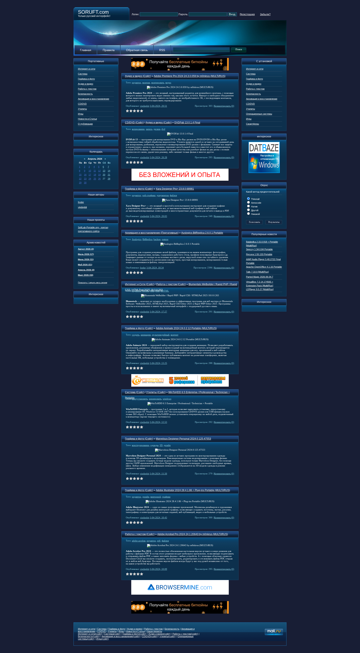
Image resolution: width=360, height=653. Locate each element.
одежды (154, 445)
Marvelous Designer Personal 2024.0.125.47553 (183, 438)
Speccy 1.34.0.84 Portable (259, 249)
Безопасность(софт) (89, 636)
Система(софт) (112, 634)
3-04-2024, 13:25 (158, 363)
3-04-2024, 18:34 (155, 267)
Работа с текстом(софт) (185, 634)
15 (80, 174)
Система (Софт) (134, 392)
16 (85, 174)
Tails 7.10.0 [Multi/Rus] (257, 272)
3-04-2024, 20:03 (158, 216)
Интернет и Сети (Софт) (139, 284)
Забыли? (265, 14)
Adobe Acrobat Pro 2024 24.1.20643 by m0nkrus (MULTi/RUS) (192, 534)
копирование (138, 129)
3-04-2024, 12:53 (158, 422)
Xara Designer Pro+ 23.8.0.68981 (175, 188)
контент (174, 334)
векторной (155, 496)
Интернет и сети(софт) (90, 634)
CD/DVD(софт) (150, 636)
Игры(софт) (102, 639)
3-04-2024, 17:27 (158, 311)
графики (166, 496)
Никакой (255, 214)
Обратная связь (137, 50)
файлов (173, 195)
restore (165, 239)
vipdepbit (82, 207)
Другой (254, 210)
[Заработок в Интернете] (180, 180)
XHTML (165, 291)
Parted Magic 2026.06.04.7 (259, 277)
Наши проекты (154, 631)
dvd (163, 129)
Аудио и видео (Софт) (138, 76)
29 (80, 182)
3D (161, 445)
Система (82, 74)
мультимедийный (160, 334)
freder (81, 202)
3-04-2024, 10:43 (158, 517)
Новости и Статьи (87, 119)
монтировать (157, 82)
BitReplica (147, 239)
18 (95, 174)
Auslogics (136, 239)
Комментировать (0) (224, 106)
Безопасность (85, 94)
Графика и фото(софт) (134, 634)
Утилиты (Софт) (156, 392)
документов (163, 195)
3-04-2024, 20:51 (158, 106)
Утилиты (82, 109)
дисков (157, 129)
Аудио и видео (85, 84)
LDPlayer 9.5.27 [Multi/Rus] (260, 289)
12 (99, 170)
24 (90, 178)
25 (95, 178)
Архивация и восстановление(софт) (121, 636)
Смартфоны (252, 124)
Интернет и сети (86, 69)
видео (168, 82)
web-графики (148, 195)
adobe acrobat (138, 540)
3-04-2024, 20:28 (158, 157)
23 (85, 178)
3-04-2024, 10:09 (158, 569)
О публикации (85, 124)
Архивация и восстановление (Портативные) (152, 232)
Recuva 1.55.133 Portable (259, 254)
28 (109, 178)
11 (95, 170)
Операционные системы (259, 114)
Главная (85, 50)
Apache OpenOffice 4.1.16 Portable (264, 267)
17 (90, 174)
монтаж (146, 82)
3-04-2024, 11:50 (158, 473)
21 (109, 174)
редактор (136, 82)
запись (149, 129)
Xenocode (255, 203)
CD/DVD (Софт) (134, 122)
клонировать (155, 398)
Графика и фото (86, 79)
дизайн (167, 445)
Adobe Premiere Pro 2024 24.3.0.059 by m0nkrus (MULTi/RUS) (189, 76)
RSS (162, 50)
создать (135, 334)
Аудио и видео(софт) (159, 634)
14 (109, 170)
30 (85, 182)
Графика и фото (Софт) (139, 188)
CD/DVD (82, 104)
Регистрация (247, 14)
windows (167, 398)
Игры (80, 114)
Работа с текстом (87, 89)
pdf (158, 540)
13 (104, 170)
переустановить (140, 398)
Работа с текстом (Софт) (171, 284)
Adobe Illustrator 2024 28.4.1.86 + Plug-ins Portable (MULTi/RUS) (193, 490)
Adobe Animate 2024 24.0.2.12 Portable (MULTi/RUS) (186, 328)
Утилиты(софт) (168, 636)
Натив (254, 206)
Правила (109, 50)
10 (90, 170)
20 (104, 174)
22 (80, 178)
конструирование (140, 445)
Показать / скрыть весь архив (92, 282)
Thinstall (254, 199)
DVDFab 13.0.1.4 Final (187, 122)
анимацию (146, 334)
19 (99, 174)
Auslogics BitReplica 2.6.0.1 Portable (202, 232)
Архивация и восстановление (93, 99)
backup (157, 239)
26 (99, 178)
